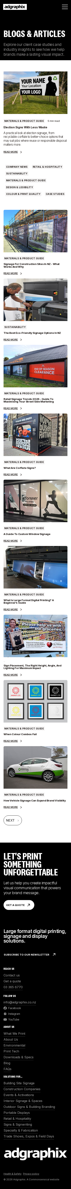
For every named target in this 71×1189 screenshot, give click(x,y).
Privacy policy (31, 1173)
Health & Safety (12, 1173)
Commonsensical (39, 1179)
